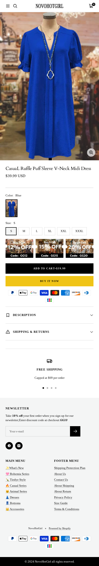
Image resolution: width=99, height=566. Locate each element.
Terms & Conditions (66, 509)
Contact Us (61, 479)
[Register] (75, 431)
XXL (64, 231)
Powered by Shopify (60, 528)
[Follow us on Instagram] (19, 445)
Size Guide (61, 503)
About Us (60, 474)
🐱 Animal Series (16, 491)
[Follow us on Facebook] (9, 445)
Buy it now (49, 281)
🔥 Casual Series (16, 485)
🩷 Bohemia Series (17, 474)
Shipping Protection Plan (69, 468)
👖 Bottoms (13, 503)
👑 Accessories (15, 509)
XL (50, 231)
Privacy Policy (63, 497)
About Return (62, 491)
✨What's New (15, 468)
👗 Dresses (12, 497)
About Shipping (64, 485)
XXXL (79, 231)
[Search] (15, 6)
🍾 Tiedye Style (16, 479)
